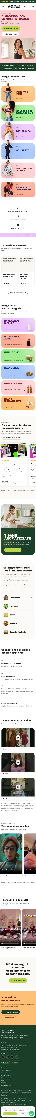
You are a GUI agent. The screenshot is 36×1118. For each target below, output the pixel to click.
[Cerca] (25, 6)
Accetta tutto (10, 1114)
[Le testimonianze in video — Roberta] (18, 762)
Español (15, 1062)
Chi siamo (4, 1078)
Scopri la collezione (13, 550)
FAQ (2, 1080)
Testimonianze (5, 1070)
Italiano (6, 1062)
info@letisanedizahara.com (9, 1047)
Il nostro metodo (6, 1075)
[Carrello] (33, 6)
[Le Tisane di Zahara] (14, 6)
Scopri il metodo (9, 1017)
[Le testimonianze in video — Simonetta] (18, 787)
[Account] (29, 6)
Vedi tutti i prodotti (10, 34)
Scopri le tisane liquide (10, 28)
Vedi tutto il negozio (18, 292)
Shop (2, 1068)
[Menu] (3, 6)
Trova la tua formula (7, 1073)
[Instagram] (7, 1057)
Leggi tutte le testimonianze (11, 437)
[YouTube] (12, 1057)
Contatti (3, 1082)
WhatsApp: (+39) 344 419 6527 (10, 1049)
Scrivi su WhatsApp (12, 1012)
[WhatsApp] (31, 1113)
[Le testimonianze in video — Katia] (18, 737)
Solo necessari (26, 1114)
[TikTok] (17, 1057)
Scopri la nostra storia (18, 980)
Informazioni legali (6, 1085)
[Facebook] (3, 1057)
